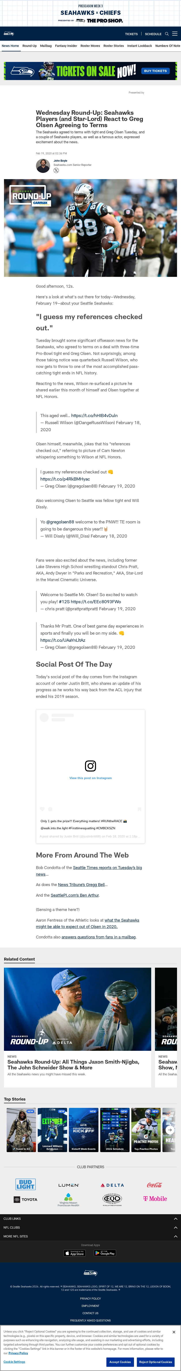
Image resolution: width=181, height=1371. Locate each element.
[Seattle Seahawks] (90, 1273)
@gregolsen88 (60, 521)
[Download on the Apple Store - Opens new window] (74, 1253)
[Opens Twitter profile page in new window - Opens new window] (56, 170)
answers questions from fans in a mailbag (99, 936)
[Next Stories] (170, 1130)
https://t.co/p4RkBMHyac (65, 478)
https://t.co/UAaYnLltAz (62, 640)
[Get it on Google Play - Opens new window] (105, 1255)
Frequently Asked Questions (90, 1320)
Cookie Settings (14, 1361)
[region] (90, 1348)
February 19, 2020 (117, 485)
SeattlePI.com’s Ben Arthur (74, 895)
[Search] (167, 34)
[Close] (174, 1332)
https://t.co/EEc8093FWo (96, 601)
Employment (90, 1305)
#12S (64, 601)
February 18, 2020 (109, 535)
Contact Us (90, 1313)
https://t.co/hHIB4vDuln (94, 415)
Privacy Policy (90, 1298)
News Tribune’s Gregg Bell (81, 884)
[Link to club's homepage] (9, 31)
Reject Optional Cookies (155, 1362)
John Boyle (60, 160)
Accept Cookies (120, 1362)
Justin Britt (71, 836)
